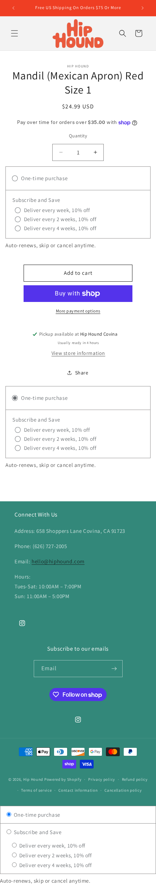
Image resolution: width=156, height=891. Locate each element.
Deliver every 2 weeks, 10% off (55, 855)
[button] (14, 33)
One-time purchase (36, 814)
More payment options (78, 311)
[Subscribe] (114, 668)
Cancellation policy (122, 790)
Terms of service (36, 790)
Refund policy (135, 779)
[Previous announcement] (13, 8)
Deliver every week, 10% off (51, 845)
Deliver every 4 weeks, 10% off (55, 865)
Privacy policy (101, 779)
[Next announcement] (143, 8)
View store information (78, 353)
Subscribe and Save (36, 832)
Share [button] (82, 372)
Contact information (78, 790)
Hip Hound (33, 779)
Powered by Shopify (63, 779)
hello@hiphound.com (58, 561)
